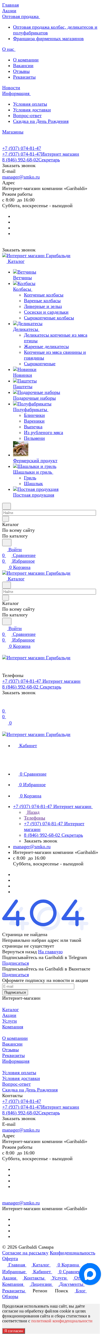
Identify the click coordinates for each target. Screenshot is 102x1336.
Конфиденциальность (72, 1252)
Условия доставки (32, 109)
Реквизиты (24, 77)
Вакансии (23, 65)
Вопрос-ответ (27, 115)
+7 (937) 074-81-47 (21, 148)
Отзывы (21, 71)
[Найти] (6, 542)
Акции (9, 1015)
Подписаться (15, 963)
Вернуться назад (19, 951)
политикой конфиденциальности (61, 1321)
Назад (32, 812)
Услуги (9, 1021)
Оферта (10, 1258)
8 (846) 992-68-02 (31, 159)
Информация (15, 1061)
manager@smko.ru (21, 177)
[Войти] (4, 705)
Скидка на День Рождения (41, 121)
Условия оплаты (30, 104)
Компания (12, 1026)
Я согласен (13, 1331)
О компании (26, 60)
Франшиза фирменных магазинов (48, 38)
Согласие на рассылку (25, 1252)
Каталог (10, 1009)
